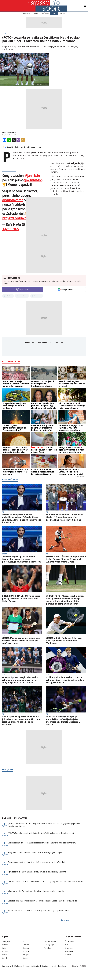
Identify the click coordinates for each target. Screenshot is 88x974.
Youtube (70, 951)
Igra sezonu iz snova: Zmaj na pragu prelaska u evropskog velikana (37, 872)
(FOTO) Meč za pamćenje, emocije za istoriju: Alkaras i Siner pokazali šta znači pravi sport (21, 640)
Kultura (25, 958)
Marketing (18, 966)
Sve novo (65, 920)
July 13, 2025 (10, 229)
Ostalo (62, 13)
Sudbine (26, 951)
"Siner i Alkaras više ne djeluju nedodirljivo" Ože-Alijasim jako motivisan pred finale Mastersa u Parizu (63, 720)
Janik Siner (8, 296)
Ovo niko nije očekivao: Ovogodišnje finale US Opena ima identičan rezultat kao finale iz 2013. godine (65, 517)
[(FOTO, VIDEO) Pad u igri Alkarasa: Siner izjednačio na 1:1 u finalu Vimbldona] (66, 620)
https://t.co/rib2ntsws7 (18, 218)
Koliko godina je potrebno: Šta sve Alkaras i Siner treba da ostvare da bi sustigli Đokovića (65, 680)
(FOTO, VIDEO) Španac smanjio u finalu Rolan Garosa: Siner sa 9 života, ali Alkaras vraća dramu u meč (66, 559)
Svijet (4, 948)
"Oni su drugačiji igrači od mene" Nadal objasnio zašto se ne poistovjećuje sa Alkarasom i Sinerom (21, 559)
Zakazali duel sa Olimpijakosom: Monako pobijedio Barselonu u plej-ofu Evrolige (42, 901)
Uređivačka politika (59, 966)
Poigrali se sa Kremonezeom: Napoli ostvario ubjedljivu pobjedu (35, 852)
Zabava (26, 948)
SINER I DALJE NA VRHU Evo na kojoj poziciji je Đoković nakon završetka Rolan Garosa (21, 598)
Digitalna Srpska (50, 941)
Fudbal (36, 13)
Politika (5, 945)
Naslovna (26, 13)
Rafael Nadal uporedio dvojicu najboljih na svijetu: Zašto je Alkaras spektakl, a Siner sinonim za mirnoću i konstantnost (21, 518)
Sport (4, 554)
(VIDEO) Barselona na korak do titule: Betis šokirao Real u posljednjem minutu (41, 833)
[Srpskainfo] (36, 6)
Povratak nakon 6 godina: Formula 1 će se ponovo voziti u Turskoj (36, 862)
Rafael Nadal (37, 296)
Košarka (45, 13)
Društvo (5, 951)
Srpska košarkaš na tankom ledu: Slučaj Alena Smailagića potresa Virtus (39, 910)
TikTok (69, 955)
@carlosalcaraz (12, 200)
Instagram (70, 948)
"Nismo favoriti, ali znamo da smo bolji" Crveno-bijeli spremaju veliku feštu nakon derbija (46, 881)
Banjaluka (47, 948)
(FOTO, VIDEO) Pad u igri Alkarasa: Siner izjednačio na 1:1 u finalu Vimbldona (64, 640)
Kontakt (45, 966)
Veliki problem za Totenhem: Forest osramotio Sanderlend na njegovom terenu (42, 843)
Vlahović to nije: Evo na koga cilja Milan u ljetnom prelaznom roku (36, 891)
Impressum (6, 966)
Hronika (5, 958)
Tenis (54, 13)
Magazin (26, 955)
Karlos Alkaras (23, 296)
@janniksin (32, 175)
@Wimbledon (33, 180)
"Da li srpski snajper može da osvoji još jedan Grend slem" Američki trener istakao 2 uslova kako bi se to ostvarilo (21, 720)
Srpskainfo (11, 132)
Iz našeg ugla (49, 945)
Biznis (4, 955)
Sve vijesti (6, 941)
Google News (67, 289)
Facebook (70, 941)
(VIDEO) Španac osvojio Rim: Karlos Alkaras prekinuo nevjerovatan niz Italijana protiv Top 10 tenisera (20, 680)
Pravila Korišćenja (32, 966)
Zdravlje (26, 945)
